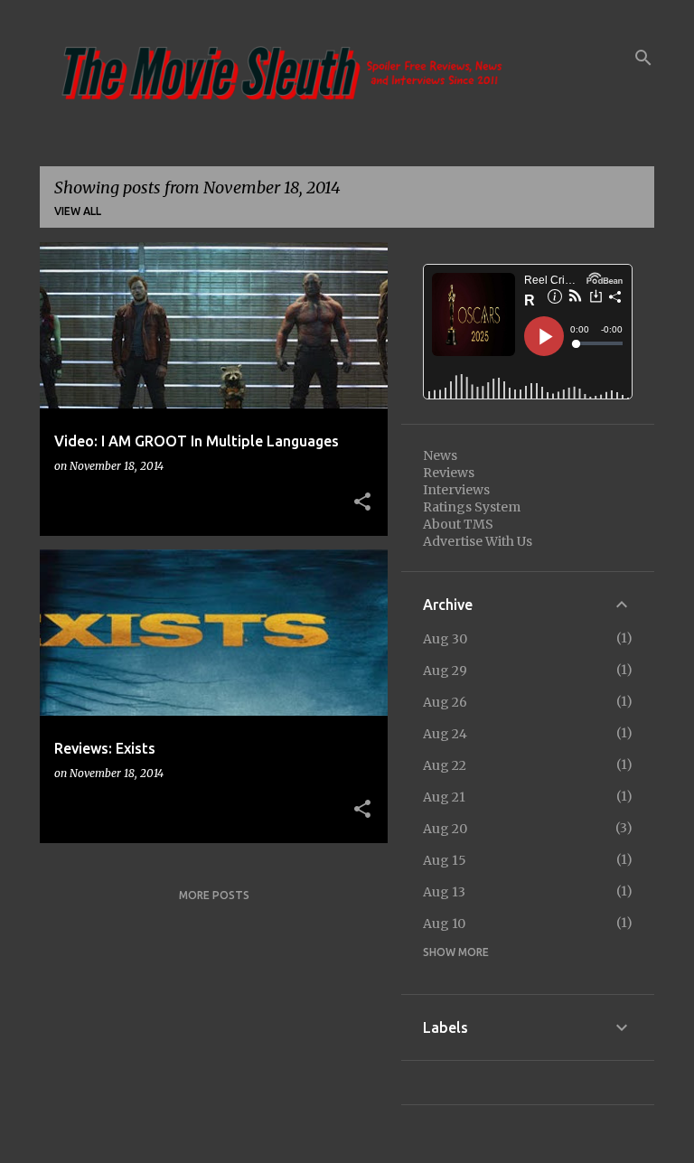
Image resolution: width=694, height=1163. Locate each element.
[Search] (643, 58)
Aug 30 (445, 639)
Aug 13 (444, 892)
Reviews (448, 472)
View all (77, 211)
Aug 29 (445, 670)
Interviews (456, 490)
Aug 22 (444, 765)
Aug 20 (445, 829)
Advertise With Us (477, 541)
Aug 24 (445, 734)
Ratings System (471, 507)
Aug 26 (445, 702)
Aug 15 (444, 860)
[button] (362, 502)
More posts (214, 895)
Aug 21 (444, 797)
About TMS (458, 524)
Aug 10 (444, 923)
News (440, 455)
